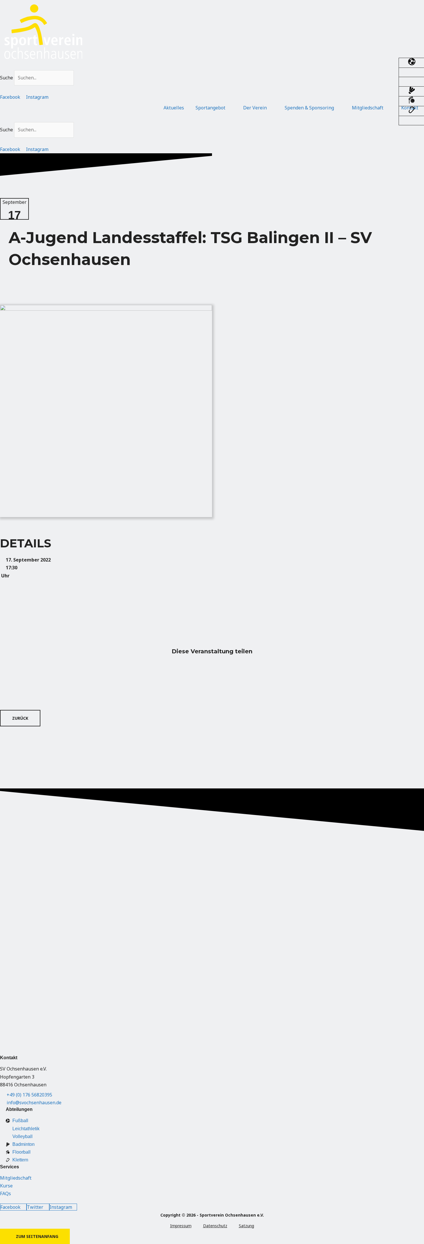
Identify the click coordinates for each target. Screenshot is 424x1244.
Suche (6, 77)
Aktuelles (174, 108)
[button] (212, 66)
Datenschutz (215, 1225)
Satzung (246, 1225)
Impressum (181, 1225)
